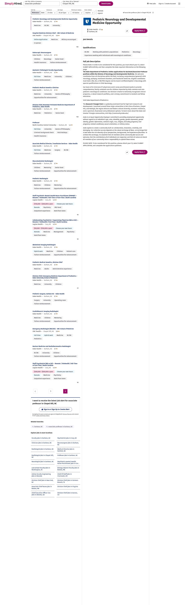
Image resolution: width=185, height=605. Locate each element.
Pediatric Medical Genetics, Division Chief (47, 262)
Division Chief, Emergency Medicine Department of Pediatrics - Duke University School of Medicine (55, 277)
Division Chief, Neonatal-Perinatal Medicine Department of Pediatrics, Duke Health (54, 106)
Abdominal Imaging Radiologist (44, 245)
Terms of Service (67, 414)
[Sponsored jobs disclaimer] (153, 12)
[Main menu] (179, 4)
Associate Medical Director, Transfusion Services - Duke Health (55, 143)
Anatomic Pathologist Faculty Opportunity (48, 70)
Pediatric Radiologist (40, 178)
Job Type (60, 10)
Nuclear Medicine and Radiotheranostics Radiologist (52, 346)
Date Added (88, 10)
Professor (36, 123)
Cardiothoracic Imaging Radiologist (45, 311)
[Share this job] (127, 31)
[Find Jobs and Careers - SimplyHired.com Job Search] (13, 3)
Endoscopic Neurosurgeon (42, 52)
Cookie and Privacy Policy (42, 415)
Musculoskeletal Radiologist (43, 161)
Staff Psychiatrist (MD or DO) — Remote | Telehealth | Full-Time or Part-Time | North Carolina (55, 364)
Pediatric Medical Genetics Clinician (46, 87)
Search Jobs (106, 4)
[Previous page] (35, 391)
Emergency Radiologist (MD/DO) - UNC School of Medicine (53, 329)
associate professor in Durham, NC (60, 427)
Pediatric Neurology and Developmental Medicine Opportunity (55, 19)
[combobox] (42, 3)
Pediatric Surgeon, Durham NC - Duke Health (48, 294)
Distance (49, 10)
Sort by (33, 10)
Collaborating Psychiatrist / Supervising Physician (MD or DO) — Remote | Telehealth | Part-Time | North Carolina (55, 221)
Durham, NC (38, 427)
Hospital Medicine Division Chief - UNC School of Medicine (53, 33)
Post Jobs (152, 4)
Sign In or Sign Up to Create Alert (56, 409)
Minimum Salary (76, 10)
